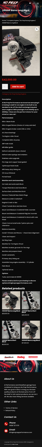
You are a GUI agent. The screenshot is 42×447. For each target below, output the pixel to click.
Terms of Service (11, 408)
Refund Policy (10, 410)
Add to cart (18, 86)
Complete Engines (13, 20)
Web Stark (15, 444)
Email (12, 429)
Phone (12, 422)
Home (4, 20)
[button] (37, 29)
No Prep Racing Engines (27, 20)
